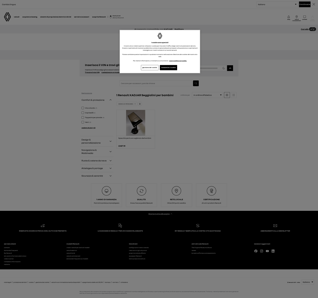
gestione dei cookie (149, 67)
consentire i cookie (168, 67)
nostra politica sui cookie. (178, 61)
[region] (159, 51)
